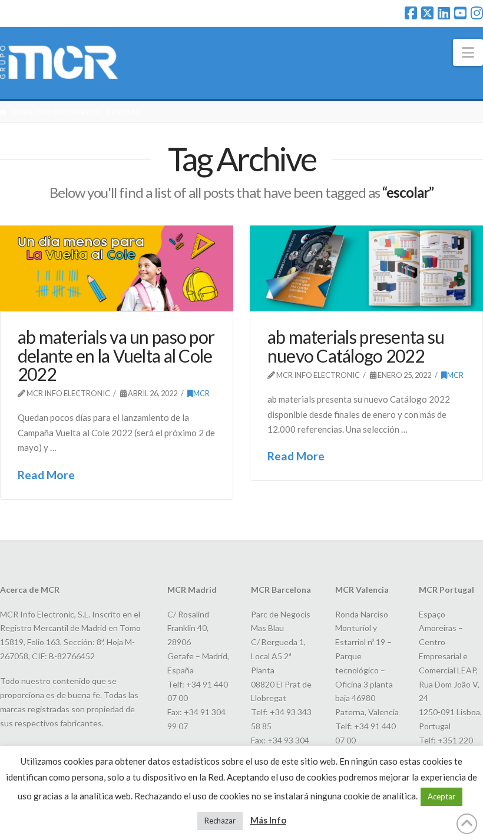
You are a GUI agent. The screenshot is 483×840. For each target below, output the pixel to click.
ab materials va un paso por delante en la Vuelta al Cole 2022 (116, 355)
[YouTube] (460, 13)
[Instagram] (477, 13)
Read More (46, 475)
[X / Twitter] (427, 13)
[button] (468, 52)
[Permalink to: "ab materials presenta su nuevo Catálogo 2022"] (366, 268)
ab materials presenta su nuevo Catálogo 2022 (356, 346)
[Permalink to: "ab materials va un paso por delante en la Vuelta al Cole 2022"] (116, 268)
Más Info (268, 820)
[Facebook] (411, 13)
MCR (201, 393)
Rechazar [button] (220, 820)
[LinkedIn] (444, 13)
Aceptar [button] (441, 796)
